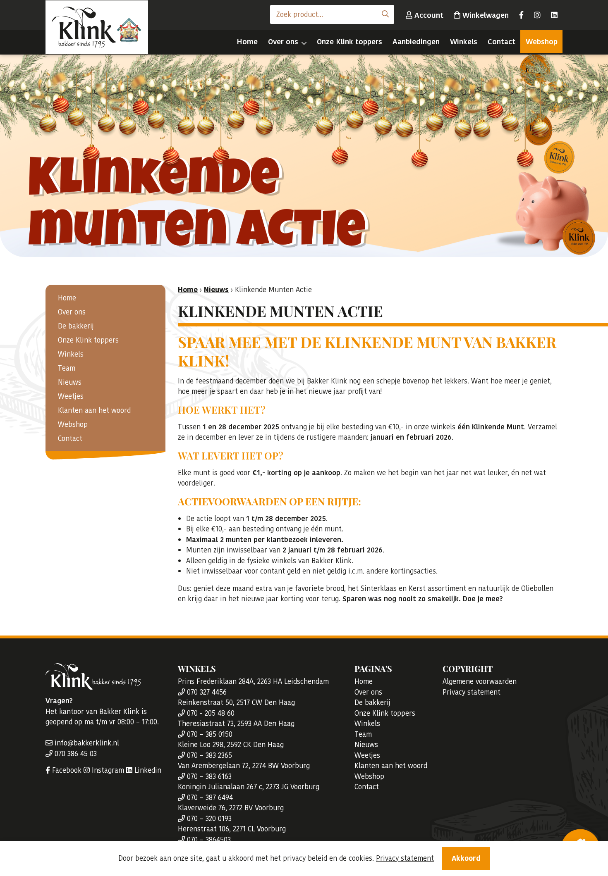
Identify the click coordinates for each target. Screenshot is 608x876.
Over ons (283, 41)
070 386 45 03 (75, 754)
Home (247, 41)
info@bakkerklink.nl (86, 743)
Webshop (542, 41)
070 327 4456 (206, 692)
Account (427, 15)
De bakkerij (76, 326)
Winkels (463, 41)
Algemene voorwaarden (480, 681)
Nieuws (69, 382)
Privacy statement (471, 692)
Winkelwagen (484, 15)
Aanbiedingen (416, 41)
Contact (501, 41)
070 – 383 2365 (208, 755)
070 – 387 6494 (209, 797)
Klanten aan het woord (94, 410)
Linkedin (146, 770)
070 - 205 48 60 (210, 713)
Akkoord (466, 858)
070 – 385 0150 (208, 734)
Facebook (65, 770)
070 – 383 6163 (208, 776)
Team (66, 368)
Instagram (107, 770)
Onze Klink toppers (349, 41)
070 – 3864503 (208, 840)
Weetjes (71, 396)
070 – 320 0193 (208, 819)
